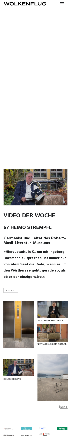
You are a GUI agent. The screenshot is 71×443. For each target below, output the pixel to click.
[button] (35, 187)
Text (11, 290)
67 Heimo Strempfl (28, 227)
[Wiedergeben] (6, 202)
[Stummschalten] (59, 202)
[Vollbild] (64, 202)
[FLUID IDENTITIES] (25, 4)
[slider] (32, 202)
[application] (35, 187)
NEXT (63, 407)
